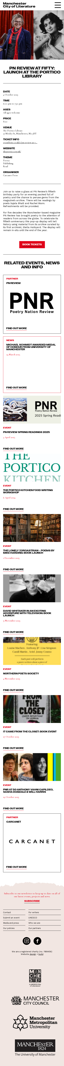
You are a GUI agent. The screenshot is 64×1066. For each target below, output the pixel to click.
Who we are (34, 923)
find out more (16, 328)
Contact (7, 912)
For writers (33, 912)
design (33, 954)
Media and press (11, 923)
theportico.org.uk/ (12, 151)
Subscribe (32, 901)
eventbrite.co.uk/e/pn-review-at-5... (20, 142)
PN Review (13, 283)
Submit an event (11, 918)
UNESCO (32, 918)
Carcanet (13, 821)
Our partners (34, 928)
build (41, 954)
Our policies (9, 928)
